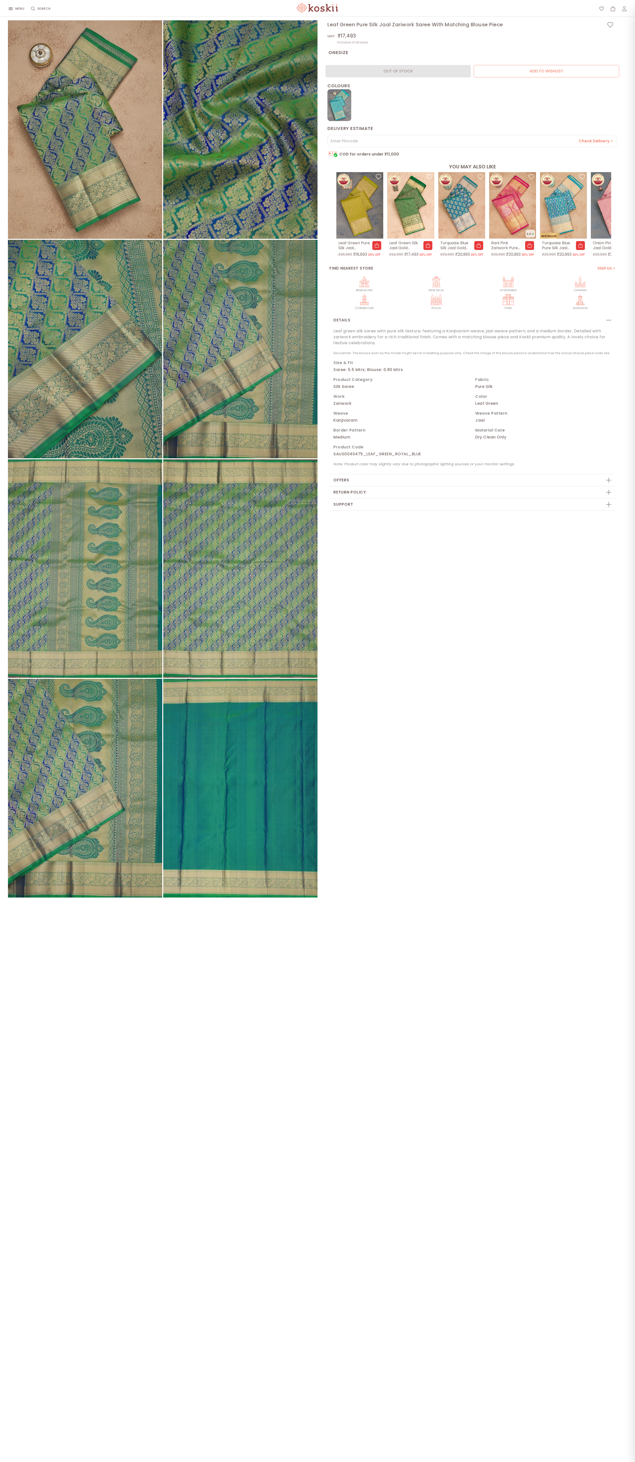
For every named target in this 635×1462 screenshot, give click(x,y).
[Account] (624, 8)
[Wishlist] (601, 8)
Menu (20, 8)
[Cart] (613, 8)
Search (44, 8)
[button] (376, 245)
